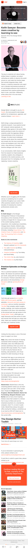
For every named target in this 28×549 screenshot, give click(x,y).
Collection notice (14, 542)
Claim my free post (14, 478)
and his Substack (20, 245)
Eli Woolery (4, 40)
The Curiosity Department (7, 423)
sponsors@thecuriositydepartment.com (13, 455)
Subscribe (19, 2)
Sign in (25, 2)
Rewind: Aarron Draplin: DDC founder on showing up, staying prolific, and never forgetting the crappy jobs (16, 532)
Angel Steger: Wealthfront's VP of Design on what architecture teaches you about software (16, 497)
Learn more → (16, 116)
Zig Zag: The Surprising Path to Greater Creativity (13, 234)
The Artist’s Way (9, 257)
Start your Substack (11, 544)
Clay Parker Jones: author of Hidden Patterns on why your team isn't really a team (17, 492)
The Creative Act (9, 259)
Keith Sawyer (4, 41)
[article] (14, 493)
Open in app (7, 23)
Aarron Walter (11, 40)
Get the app (20, 544)
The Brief (4, 306)
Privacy (19, 540)
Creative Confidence (10, 252)
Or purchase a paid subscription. (14, 482)
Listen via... (17, 23)
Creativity (12, 248)
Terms (23, 540)
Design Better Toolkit (7, 314)
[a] (3, 493)
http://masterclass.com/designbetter (12, 413)
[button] (4, 14)
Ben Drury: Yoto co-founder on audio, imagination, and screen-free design (17, 503)
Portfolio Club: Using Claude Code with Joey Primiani (16, 521)
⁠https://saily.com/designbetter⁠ (10, 381)
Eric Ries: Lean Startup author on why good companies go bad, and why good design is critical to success (16, 515)
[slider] (15, 19)
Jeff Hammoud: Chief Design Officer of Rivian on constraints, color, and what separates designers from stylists (17, 509)
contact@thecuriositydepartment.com (12, 462)
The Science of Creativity (11, 243)
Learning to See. (6, 96)
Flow (5, 248)
